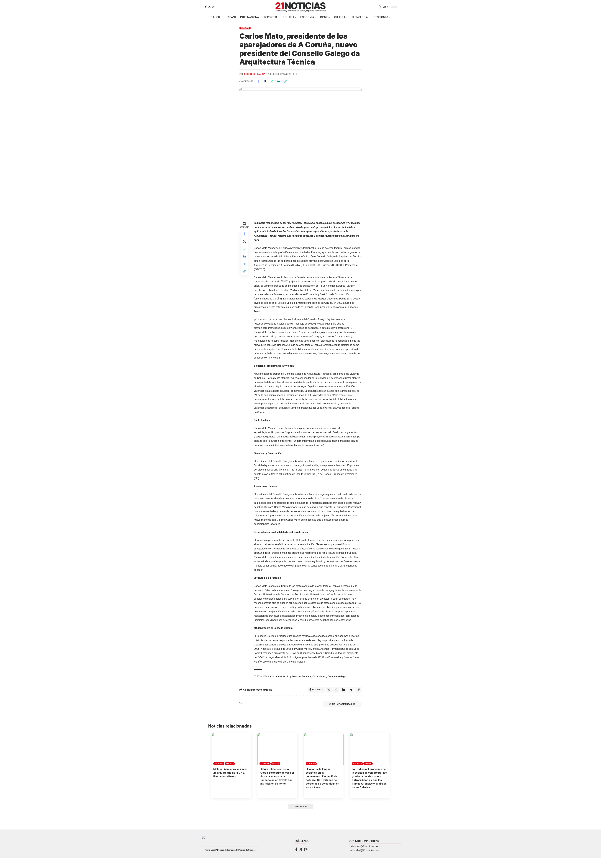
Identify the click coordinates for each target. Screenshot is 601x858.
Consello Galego (337, 676)
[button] (379, 7)
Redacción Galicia (254, 74)
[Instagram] (213, 6)
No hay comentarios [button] (343, 704)
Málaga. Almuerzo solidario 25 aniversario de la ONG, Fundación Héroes (230, 772)
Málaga (230, 763)
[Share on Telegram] (244, 264)
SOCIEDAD (245, 28)
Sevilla (275, 763)
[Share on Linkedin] (278, 81)
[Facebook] (205, 6)
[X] (209, 6)
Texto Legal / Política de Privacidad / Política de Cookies (230, 850)
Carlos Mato (319, 676)
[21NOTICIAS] (300, 7)
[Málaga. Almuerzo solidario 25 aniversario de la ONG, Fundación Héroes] (231, 749)
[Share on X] (265, 81)
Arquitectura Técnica (299, 676)
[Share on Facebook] (258, 81)
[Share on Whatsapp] (272, 81)
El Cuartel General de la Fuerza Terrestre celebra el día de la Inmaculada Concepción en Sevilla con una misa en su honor (276, 776)
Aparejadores (277, 676)
